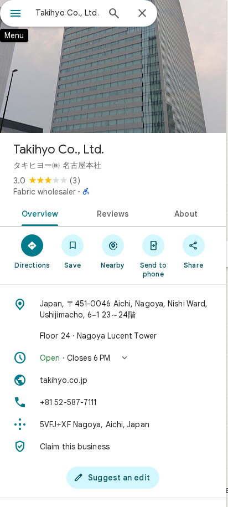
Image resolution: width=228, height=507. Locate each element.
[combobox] (67, 12)
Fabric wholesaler (44, 192)
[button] (113, 358)
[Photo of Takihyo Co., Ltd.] (113, 66)
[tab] (38, 212)
